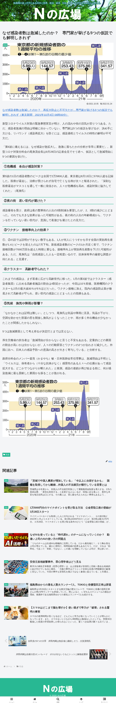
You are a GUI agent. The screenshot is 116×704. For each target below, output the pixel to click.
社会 (7, 455)
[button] (107, 504)
